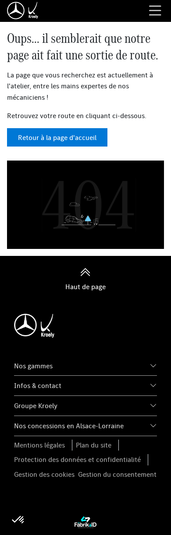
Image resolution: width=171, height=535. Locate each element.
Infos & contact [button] (37, 385)
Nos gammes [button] (33, 365)
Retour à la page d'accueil (57, 137)
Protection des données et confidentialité (77, 459)
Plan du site (93, 445)
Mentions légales (39, 445)
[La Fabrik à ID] (85, 521)
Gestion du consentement (117, 474)
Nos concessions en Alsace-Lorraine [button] (69, 425)
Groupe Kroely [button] (35, 405)
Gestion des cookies (44, 474)
